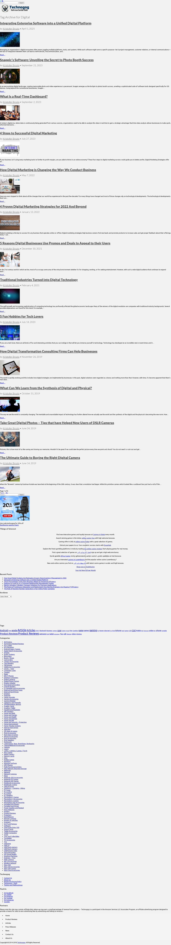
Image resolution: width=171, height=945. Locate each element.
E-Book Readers (9, 686)
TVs (5, 842)
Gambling (75, 630)
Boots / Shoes (9, 658)
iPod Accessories (10, 738)
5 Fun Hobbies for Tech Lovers (21, 316)
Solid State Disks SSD (11, 827)
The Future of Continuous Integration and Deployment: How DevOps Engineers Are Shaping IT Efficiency (41, 587)
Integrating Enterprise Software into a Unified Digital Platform (45, 23)
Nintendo (146, 630)
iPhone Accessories (11, 736)
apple (14, 630)
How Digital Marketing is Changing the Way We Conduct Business (48, 170)
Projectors (7, 815)
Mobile (138, 630)
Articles (31, 630)
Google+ (7, 902)
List (134, 630)
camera (55, 630)
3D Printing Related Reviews (14, 644)
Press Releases (9, 810)
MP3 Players (8, 765)
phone (158, 630)
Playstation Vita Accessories (14, 802)
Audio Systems (9, 654)
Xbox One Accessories (12, 870)
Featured (7, 695)
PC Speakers (8, 795)
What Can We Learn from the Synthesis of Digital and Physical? (46, 388)
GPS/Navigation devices (12, 704)
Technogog (21, 942)
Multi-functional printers (12, 767)
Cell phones (8, 665)
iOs (111, 630)
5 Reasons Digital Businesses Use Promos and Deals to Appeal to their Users (55, 243)
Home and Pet (9, 720)
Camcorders (8, 660)
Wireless (79, 634)
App (9, 630)
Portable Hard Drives (11, 806)
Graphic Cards (9, 706)
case (59, 630)
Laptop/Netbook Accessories (14, 745)
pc (154, 630)
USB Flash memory (10, 847)
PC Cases (7, 790)
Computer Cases (10, 670)
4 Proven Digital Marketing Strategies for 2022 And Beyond (43, 206)
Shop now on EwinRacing (85, 567)
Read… (2, 55)
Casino (64, 630)
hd (98, 630)
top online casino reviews (93, 549)
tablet (51, 634)
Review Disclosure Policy (12, 881)
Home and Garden (10, 715)
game (81, 630)
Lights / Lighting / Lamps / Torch (15, 751)
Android (4, 630)
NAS (142, 630)
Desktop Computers (11, 678)
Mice (5, 758)
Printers (7, 811)
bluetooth (42, 630)
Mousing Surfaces (10, 763)
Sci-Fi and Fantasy (10, 824)
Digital (67, 630)
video (74, 634)
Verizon (69, 634)
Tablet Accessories (11, 831)
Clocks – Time (9, 669)
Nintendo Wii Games (11, 781)
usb (65, 634)
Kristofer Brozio (11, 28)
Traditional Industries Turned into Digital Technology (39, 280)
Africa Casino (65, 556)
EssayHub (107, 545)
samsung (42, 634)
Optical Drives (9, 786)
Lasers (6, 749)
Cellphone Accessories (12, 667)
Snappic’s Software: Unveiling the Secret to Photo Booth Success (47, 60)
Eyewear (7, 694)
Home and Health (10, 717)
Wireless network (10, 863)
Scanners (7, 822)
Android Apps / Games (12, 649)
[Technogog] (15, 12)
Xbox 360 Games (10, 868)
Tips (61, 634)
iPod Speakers (9, 740)
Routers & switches (11, 820)
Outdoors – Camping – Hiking (14, 788)
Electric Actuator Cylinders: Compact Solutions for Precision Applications (30, 585)
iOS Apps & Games (10, 731)
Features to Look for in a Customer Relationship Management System (29, 583)
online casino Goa (88, 538)
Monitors (7, 761)
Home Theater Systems (12, 726)
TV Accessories (9, 840)
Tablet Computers (10, 833)
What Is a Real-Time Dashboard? (24, 96)
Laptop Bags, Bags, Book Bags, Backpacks (19, 744)
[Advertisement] (85, 610)
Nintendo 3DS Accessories (13, 777)
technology (57, 634)
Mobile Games (9, 760)
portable (164, 630)
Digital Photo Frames (11, 681)
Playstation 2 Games (11, 797)
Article (22, 630)
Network (7, 772)
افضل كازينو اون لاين (84, 552)
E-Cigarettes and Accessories (14, 688)
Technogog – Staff (10, 883)
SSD (48, 634)
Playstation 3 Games (11, 801)
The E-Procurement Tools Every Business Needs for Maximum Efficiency (30, 581)
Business (49, 630)
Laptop (127, 630)
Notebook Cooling (10, 785)
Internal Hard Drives (11, 728)
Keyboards (8, 742)
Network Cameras (10, 774)
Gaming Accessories (11, 699)
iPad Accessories (10, 733)
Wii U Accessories (10, 861)
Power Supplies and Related (14, 808)
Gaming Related (9, 701)
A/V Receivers (9, 647)
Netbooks (7, 770)
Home (101, 630)
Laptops (7, 747)
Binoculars (8, 656)
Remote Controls (10, 819)
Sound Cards (8, 829)
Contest (7, 672)
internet (107, 630)
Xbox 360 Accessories (12, 867)
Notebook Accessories (12, 783)
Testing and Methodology (13, 885)
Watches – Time (9, 858)
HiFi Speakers (8, 711)
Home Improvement (11, 724)
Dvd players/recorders (12, 685)
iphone (118, 630)
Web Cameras (9, 860)
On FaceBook (8, 893)
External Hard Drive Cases (13, 690)
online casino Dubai (82, 542)
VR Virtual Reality (10, 854)
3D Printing (8, 642)
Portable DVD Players (11, 804)
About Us (7, 880)
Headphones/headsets (12, 710)
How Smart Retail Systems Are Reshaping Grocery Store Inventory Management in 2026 (35, 578)
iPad (113, 630)
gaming (93, 630)
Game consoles (9, 697)
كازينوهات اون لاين (80, 563)
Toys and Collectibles (11, 836)
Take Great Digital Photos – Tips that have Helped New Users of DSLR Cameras (57, 423)
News (6, 776)
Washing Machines (10, 856)
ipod (123, 630)
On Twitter (8, 895)
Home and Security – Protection (15, 722)
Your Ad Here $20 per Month (85, 570)
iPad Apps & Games (11, 735)
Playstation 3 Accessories (13, 799)
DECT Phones (9, 676)
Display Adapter (9, 683)
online (151, 630)
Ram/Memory (9, 817)
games (86, 630)
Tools (6, 835)
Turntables (8, 838)
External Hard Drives (11, 692)
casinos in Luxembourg (76, 559)
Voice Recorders (10, 852)
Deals (6, 674)
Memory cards (9, 756)
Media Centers (9, 754)
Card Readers (9, 663)
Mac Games (8, 752)
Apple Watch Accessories (13, 651)
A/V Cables (8, 645)
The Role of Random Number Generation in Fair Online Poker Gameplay (29, 589)
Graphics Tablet (9, 708)
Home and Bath (9, 713)
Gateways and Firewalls (12, 703)
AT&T (37, 630)
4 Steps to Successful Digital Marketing (28, 133)
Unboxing (7, 843)
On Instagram (9, 900)
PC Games (7, 794)
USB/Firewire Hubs (10, 851)
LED (130, 630)
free (71, 630)
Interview (7, 729)
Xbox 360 (7, 865)
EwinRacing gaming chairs (9, 525)
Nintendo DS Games (11, 779)
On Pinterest (8, 896)
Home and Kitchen (10, 719)
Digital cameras (9, 679)
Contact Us (8, 878)
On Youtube (8, 898)
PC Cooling (8, 792)
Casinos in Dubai (99, 534)
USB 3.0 (6, 845)
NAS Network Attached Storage (15, 769)
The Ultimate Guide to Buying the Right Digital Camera (40, 458)
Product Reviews (9, 633)
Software (7, 826)
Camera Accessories (11, 661)
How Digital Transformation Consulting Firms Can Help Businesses (48, 351)
